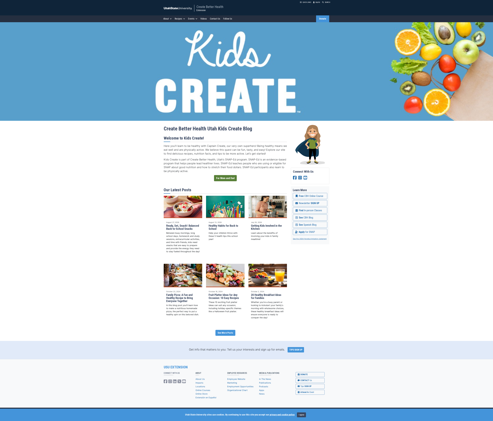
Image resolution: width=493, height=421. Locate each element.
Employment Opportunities (240, 386)
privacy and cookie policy (282, 414)
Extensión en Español (206, 397)
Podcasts (263, 386)
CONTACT (306, 380)
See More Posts (225, 332)
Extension (201, 10)
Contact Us (215, 18)
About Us (200, 379)
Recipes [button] (178, 18)
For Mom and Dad (225, 178)
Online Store (201, 394)
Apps (261, 390)
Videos (203, 18)
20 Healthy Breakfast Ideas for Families (266, 296)
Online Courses (203, 390)
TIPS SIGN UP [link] (295, 349)
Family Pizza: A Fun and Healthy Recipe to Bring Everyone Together (179, 298)
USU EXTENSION (176, 367)
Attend (307, 392)
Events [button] (191, 18)
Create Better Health (209, 7)
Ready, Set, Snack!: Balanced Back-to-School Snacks (182, 227)
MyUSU (318, 2)
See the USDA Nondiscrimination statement (310, 239)
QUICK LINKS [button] (307, 2)
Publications (265, 382)
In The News (265, 379)
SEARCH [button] (327, 2)
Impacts (199, 382)
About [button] (166, 18)
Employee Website (236, 379)
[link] (310, 196)
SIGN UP (305, 386)
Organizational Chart (237, 390)
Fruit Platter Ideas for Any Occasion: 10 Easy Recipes (224, 296)
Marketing (232, 382)
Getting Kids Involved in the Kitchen (266, 227)
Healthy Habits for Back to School (223, 227)
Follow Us (227, 18)
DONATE (304, 374)
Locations (200, 386)
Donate (322, 18)
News (261, 394)
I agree (301, 415)
